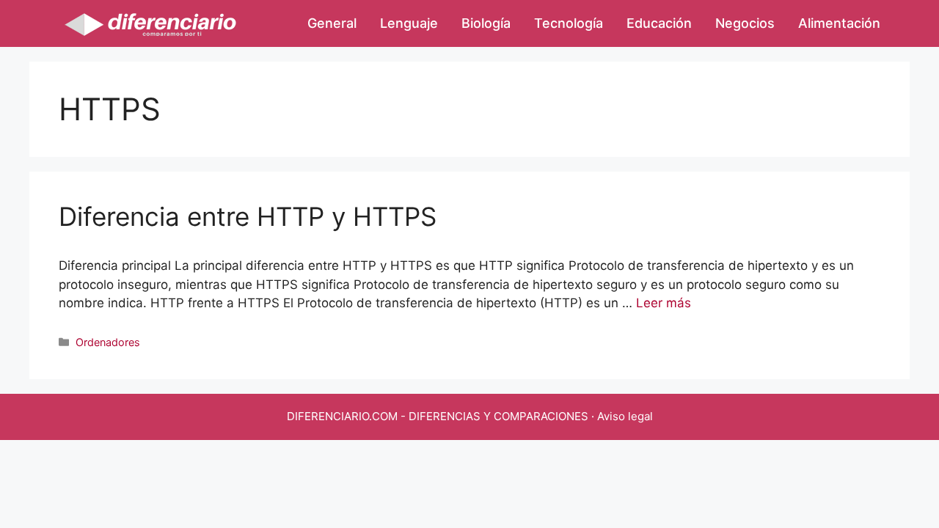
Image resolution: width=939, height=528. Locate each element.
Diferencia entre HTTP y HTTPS (247, 216)
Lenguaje (409, 23)
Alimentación (839, 23)
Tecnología (568, 23)
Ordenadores (108, 342)
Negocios (745, 23)
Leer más (663, 303)
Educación (659, 23)
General (332, 23)
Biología (486, 23)
